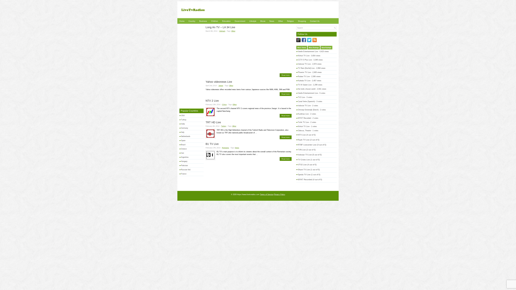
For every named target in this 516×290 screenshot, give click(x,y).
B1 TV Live (212, 143)
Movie (262, 21)
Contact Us (314, 21)
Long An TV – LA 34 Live (220, 27)
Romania (225, 148)
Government (240, 21)
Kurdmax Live (303, 114)
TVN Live (302, 150)
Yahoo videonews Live (219, 81)
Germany (184, 128)
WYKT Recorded (304, 118)
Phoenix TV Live (304, 72)
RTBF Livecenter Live (307, 145)
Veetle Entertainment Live (308, 51)
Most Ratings (314, 48)
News (271, 21)
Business (203, 21)
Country (192, 21)
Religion (290, 21)
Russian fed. (186, 170)
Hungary (184, 161)
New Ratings (326, 48)
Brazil (183, 145)
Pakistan (184, 165)
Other (280, 21)
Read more (286, 75)
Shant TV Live (304, 169)
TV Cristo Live (304, 160)
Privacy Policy (279, 194)
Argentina (184, 157)
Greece (184, 149)
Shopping (302, 21)
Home (181, 21)
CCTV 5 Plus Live (305, 60)
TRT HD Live (213, 122)
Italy (182, 132)
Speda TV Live (304, 174)
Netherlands (185, 136)
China (224, 105)
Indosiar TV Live (304, 64)
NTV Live (302, 135)
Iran (182, 153)
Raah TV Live (303, 140)
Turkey (223, 126)
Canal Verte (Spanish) (306, 101)
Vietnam (222, 31)
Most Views (301, 48)
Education (226, 21)
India (183, 124)
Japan (220, 86)
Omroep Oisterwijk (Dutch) (308, 110)
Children (214, 21)
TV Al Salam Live (304, 85)
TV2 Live (301, 97)
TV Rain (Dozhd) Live (306, 68)
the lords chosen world (306, 89)
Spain (183, 140)
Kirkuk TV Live (303, 56)
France (183, 174)
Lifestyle (252, 21)
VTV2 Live (302, 165)
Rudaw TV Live (304, 76)
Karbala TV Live (304, 81)
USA (183, 116)
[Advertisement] (288, 10)
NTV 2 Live (212, 100)
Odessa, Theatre (304, 131)
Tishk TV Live (303, 122)
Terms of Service (266, 194)
